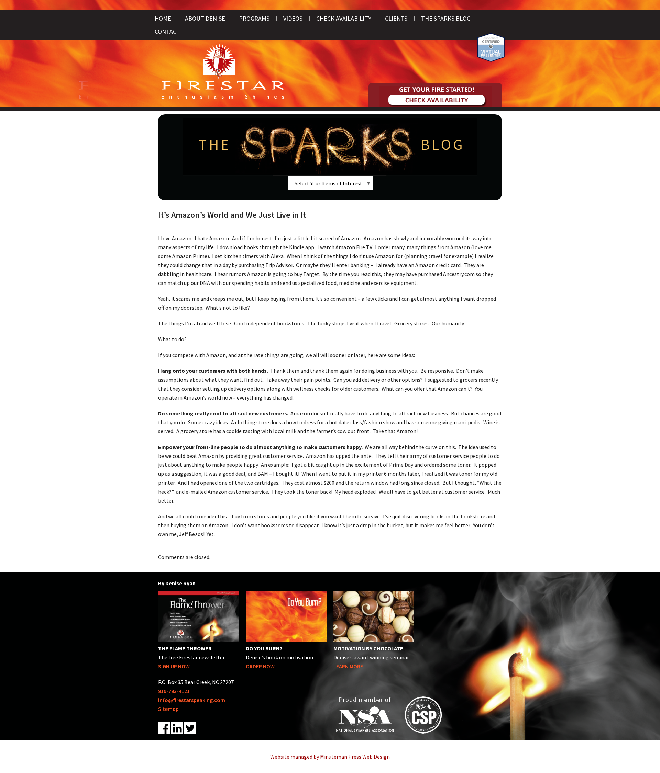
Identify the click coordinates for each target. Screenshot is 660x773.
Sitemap (168, 708)
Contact (167, 31)
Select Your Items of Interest (328, 183)
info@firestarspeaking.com (191, 699)
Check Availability (343, 18)
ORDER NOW (260, 666)
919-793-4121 (174, 691)
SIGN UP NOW (174, 666)
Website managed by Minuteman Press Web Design (330, 756)
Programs (254, 18)
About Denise (205, 18)
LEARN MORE (348, 666)
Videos (292, 18)
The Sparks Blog (446, 18)
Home (163, 18)
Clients (396, 18)
